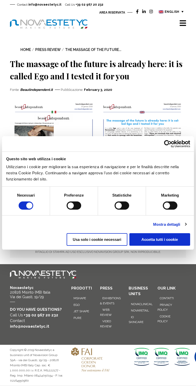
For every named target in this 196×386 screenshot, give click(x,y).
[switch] (74, 205)
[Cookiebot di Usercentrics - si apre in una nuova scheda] (167, 144)
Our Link (166, 288)
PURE (77, 318)
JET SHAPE (81, 311)
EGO (77, 305)
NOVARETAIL (140, 310)
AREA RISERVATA (112, 12)
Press (106, 288)
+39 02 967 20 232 (84, 4)
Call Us (34, 315)
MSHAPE (80, 298)
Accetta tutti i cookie (159, 239)
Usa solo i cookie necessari (97, 239)
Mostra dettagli (166, 224)
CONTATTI (167, 298)
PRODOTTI (81, 288)
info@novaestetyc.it (39, 4)
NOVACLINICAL (142, 304)
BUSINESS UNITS (138, 291)
